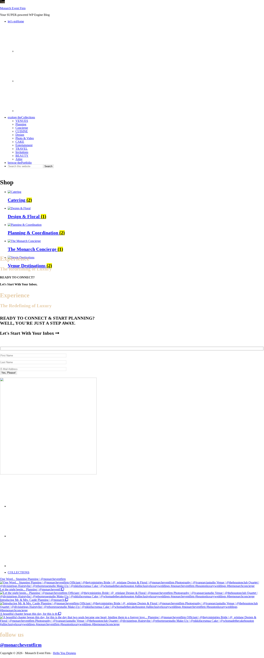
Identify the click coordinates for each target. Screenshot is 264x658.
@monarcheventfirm (21, 644)
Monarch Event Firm (13, 8)
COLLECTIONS (18, 572)
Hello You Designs (64, 653)
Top (2, 1)
